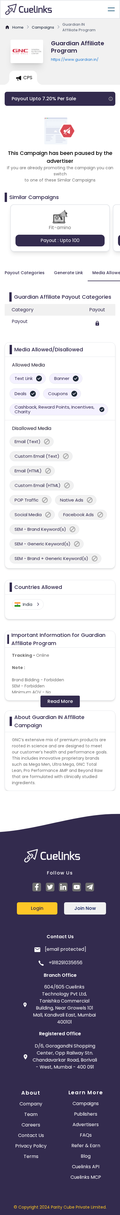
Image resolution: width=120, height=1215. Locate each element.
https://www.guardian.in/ (74, 59)
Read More (60, 701)
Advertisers (86, 1124)
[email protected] (65, 949)
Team (31, 1114)
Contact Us (31, 1135)
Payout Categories (25, 273)
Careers (31, 1124)
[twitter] (51, 887)
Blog (86, 1156)
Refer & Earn (85, 1145)
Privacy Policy (31, 1146)
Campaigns (86, 1103)
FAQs (86, 1135)
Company (31, 1103)
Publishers (85, 1114)
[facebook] (37, 887)
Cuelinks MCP (85, 1177)
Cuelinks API (85, 1166)
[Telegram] (90, 887)
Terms (31, 1156)
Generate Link (68, 273)
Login (37, 908)
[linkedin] (64, 887)
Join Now (85, 908)
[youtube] (77, 887)
